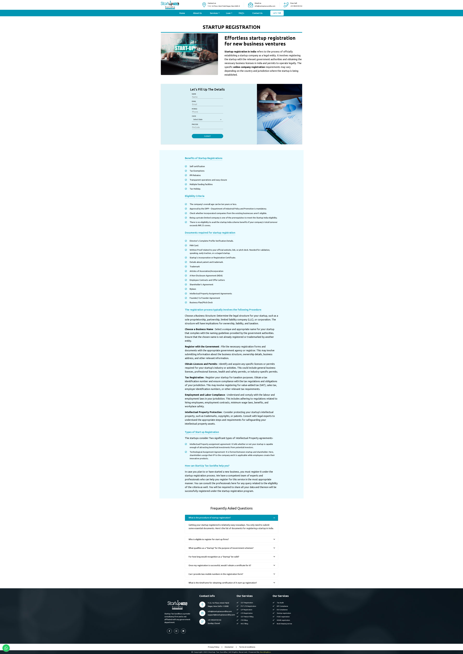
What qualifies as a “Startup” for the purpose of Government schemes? (221, 548)
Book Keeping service (284, 623)
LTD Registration (247, 613)
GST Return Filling (247, 616)
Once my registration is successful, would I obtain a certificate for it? (220, 565)
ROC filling (244, 623)
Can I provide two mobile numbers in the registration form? (216, 574)
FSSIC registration (283, 616)
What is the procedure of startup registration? (210, 517)
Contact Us (257, 13)
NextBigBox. (266, 652)
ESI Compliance (282, 609)
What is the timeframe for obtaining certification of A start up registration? (223, 582)
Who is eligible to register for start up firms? (209, 539)
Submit (207, 136)
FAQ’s (241, 13)
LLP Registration (246, 609)
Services (214, 13)
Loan (228, 13)
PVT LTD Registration (248, 606)
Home (182, 13)
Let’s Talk (277, 13)
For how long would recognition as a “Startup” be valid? (214, 556)
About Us (197, 13)
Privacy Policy (213, 647)
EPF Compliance (282, 606)
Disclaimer (229, 647)
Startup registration (284, 613)
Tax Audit (280, 602)
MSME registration (283, 620)
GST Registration (247, 602)
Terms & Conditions (247, 647)
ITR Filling (244, 620)
